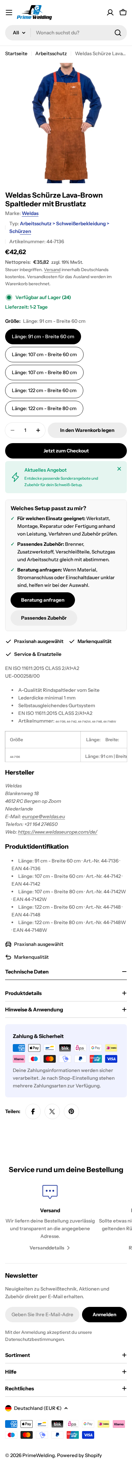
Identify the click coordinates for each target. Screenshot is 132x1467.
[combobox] (66, 32)
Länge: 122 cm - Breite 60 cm (44, 390)
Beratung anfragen (42, 600)
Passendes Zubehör (44, 618)
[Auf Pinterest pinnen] (71, 1111)
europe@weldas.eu (43, 816)
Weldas (30, 213)
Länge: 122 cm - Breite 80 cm (44, 408)
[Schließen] (119, 469)
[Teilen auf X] (52, 1111)
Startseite (16, 53)
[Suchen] (118, 33)
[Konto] (110, 12)
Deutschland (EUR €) (38, 1408)
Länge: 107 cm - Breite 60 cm (44, 354)
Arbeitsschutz (51, 53)
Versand (52, 269)
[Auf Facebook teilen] (33, 1111)
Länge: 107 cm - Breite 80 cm (44, 372)
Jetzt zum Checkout (66, 451)
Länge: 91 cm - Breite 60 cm (43, 336)
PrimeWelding (38, 1455)
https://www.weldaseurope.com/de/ (57, 832)
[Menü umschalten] (9, 12)
